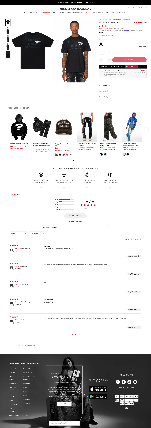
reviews (12, 372)
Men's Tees (108, 19)
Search (139, 7)
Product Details (104, 85)
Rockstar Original (126, 387)
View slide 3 (77, 160)
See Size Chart (142, 46)
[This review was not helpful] (138, 256)
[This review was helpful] (135, 256)
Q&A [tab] (18, 194)
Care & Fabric (103, 91)
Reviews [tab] (13, 194)
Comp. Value (112, 26)
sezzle (25, 408)
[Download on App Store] (98, 389)
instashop (27, 383)
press (11, 400)
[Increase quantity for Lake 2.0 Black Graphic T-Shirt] (109, 60)
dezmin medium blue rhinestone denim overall (131, 144)
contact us (27, 372)
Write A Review (75, 216)
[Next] (94, 52)
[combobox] (18, 233)
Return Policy (103, 97)
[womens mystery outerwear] (19, 127)
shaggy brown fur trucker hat (63, 144)
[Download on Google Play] (98, 396)
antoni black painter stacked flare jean (87, 144)
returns (26, 391)
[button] (31, 13)
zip (24, 412)
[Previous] (14, 52)
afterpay (26, 403)
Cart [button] (147, 7)
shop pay (26, 399)
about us (12, 368)
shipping (26, 387)
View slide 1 (73, 160)
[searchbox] (77, 227)
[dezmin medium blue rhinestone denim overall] (132, 127)
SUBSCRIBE (64, 404)
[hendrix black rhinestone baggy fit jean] (109, 127)
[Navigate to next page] (84, 335)
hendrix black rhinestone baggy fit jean (108, 144)
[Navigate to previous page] (67, 335)
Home (101, 19)
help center (28, 368)
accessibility (14, 404)
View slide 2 (75, 160)
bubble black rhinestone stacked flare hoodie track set (41, 145)
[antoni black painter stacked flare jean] (87, 127)
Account (131, 7)
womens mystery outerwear (19, 143)
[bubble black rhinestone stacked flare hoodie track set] (41, 127)
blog (25, 395)
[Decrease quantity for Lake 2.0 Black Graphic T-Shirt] (101, 60)
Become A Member (119, 28)
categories (13, 383)
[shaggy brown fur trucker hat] (64, 127)
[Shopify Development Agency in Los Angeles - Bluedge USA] (126, 408)
